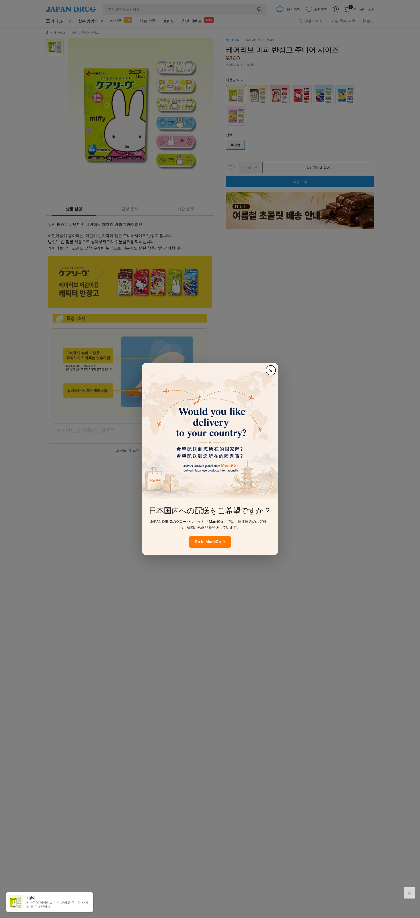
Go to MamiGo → (210, 541)
